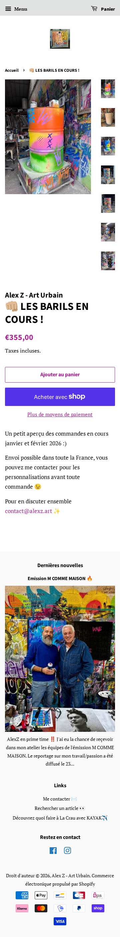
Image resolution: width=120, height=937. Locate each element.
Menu (20, 9)
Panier (107, 9)
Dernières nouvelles (60, 565)
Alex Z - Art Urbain (71, 875)
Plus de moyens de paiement (60, 414)
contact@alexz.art (28, 511)
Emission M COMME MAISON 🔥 (60, 578)
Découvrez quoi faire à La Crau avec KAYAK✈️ (60, 818)
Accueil (12, 70)
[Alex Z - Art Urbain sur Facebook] (53, 852)
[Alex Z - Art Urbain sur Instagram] (67, 852)
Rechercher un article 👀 (60, 808)
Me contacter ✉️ (60, 799)
